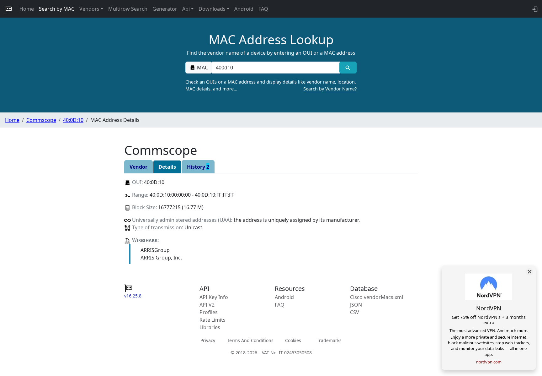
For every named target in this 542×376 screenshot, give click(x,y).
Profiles (208, 312)
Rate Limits (212, 319)
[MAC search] (348, 68)
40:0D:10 (73, 120)
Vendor (138, 166)
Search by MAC (56, 8)
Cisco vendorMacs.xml (376, 297)
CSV (354, 312)
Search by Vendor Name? (330, 89)
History (198, 166)
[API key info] (534, 9)
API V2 (207, 304)
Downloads (212, 8)
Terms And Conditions (250, 340)
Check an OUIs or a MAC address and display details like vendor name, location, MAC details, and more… (271, 85)
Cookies (293, 340)
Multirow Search (127, 8)
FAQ (263, 8)
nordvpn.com (489, 362)
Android (243, 8)
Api (186, 8)
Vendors (89, 8)
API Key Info (213, 297)
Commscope (41, 120)
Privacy (207, 340)
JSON (356, 304)
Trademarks (329, 340)
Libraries (209, 327)
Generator (164, 8)
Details (167, 166)
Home (26, 8)
